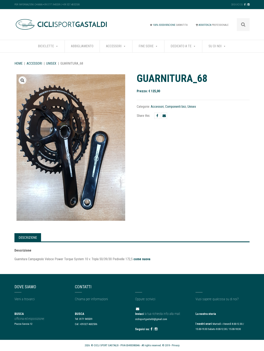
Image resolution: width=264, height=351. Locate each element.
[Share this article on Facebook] (157, 115)
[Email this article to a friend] (164, 115)
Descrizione (28, 238)
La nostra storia (206, 314)
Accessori (113, 46)
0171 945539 (85, 318)
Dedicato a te (181, 46)
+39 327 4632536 (88, 324)
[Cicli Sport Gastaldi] (61, 27)
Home (18, 63)
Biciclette (46, 46)
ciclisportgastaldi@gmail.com (151, 319)
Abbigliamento (82, 46)
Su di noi (215, 46)
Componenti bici (175, 107)
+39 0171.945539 (51, 4)
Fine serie (146, 46)
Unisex (51, 63)
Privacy (175, 345)
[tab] (27, 237)
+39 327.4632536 (71, 4)
